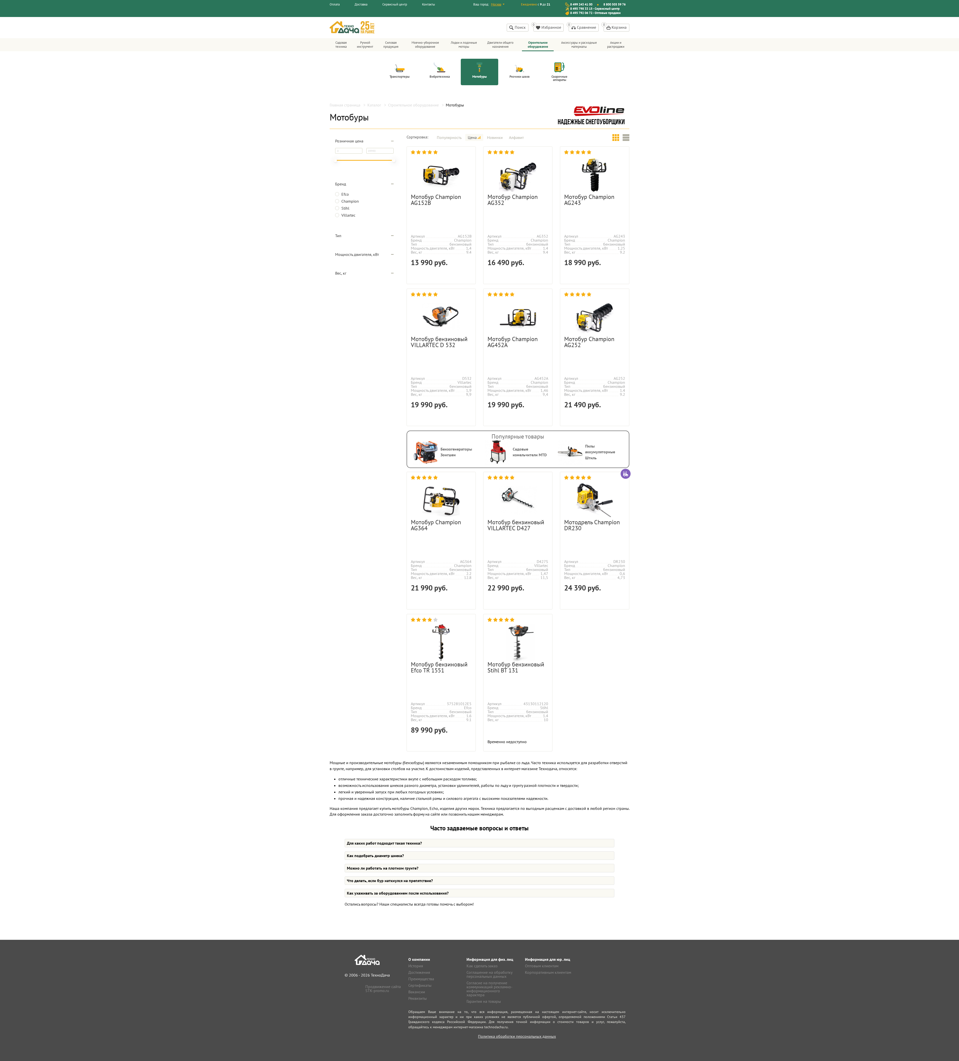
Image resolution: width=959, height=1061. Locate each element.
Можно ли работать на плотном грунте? (382, 868)
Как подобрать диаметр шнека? (375, 856)
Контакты (428, 4)
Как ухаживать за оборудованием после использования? (398, 893)
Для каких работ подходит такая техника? (384, 843)
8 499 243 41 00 (581, 4)
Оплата (335, 4)
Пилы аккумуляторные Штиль (600, 452)
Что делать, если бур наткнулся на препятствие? (390, 881)
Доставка (361, 4)
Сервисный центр (394, 4)
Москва (496, 4)
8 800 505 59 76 (614, 4)
